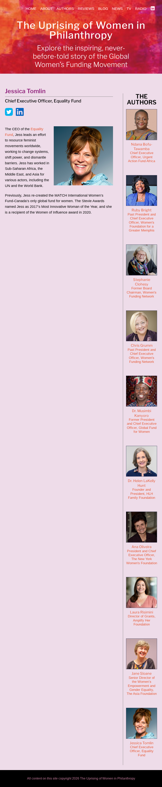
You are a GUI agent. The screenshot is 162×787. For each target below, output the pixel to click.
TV (129, 9)
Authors (65, 9)
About (46, 9)
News (117, 9)
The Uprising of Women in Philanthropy (81, 30)
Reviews (86, 9)
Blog (103, 9)
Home (31, 9)
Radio (140, 9)
